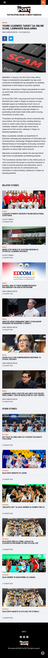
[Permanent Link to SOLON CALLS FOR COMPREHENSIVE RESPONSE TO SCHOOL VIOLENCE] (24, 343)
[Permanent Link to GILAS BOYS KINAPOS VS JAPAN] (24, 459)
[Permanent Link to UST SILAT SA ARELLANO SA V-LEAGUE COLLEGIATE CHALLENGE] (24, 423)
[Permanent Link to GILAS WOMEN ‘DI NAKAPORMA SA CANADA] (24, 563)
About (24, 632)
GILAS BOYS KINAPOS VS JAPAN (14, 473)
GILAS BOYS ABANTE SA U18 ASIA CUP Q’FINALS (20, 611)
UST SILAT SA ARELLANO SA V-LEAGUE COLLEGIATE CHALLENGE (22, 438)
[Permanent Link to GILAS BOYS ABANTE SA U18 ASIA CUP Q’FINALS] (24, 597)
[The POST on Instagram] (27, 637)
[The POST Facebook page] (21, 637)
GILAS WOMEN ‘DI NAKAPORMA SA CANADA (18, 577)
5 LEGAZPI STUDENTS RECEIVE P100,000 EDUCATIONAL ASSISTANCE (23, 214)
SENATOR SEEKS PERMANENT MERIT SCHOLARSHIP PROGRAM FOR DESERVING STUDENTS (21, 322)
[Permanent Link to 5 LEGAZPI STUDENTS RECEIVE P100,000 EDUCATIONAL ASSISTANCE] (24, 200)
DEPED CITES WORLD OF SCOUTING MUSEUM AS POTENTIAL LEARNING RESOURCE (20, 250)
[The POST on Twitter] (24, 637)
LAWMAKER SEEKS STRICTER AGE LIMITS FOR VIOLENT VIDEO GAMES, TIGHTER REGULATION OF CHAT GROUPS (23, 394)
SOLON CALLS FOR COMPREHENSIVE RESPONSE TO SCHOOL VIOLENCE (21, 358)
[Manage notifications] (43, 653)
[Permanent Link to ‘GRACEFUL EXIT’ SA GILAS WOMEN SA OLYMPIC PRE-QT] (24, 493)
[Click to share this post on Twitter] (10, 38)
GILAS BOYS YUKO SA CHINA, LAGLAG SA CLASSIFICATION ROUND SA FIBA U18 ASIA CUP (20, 542)
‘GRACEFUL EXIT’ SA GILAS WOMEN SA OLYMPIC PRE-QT (23, 507)
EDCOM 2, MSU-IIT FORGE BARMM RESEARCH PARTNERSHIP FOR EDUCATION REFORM (19, 286)
